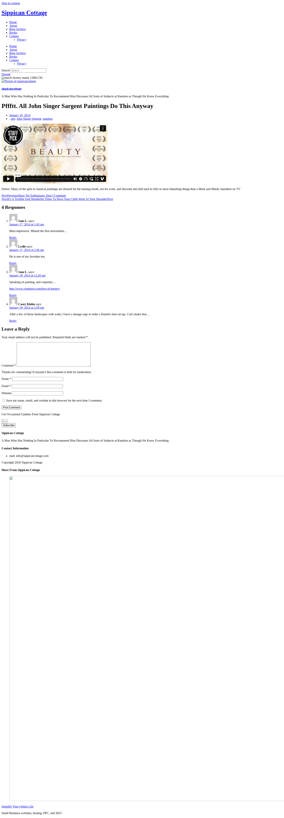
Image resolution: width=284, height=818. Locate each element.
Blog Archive (17, 29)
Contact (14, 36)
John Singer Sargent (29, 118)
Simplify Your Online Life (17, 806)
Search (6, 70)
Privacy (21, 39)
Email (6, 386)
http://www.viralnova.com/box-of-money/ (34, 288)
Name (6, 378)
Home (13, 22)
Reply (13, 237)
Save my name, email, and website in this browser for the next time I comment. (54, 400)
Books (13, 32)
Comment (9, 365)
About (13, 25)
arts (13, 118)
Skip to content (11, 3)
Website (6, 393)
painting (48, 118)
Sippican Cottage (24, 12)
